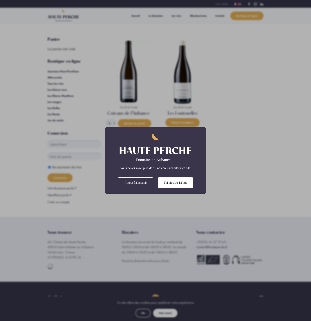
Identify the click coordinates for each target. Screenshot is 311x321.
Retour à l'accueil (136, 182)
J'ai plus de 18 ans (175, 182)
